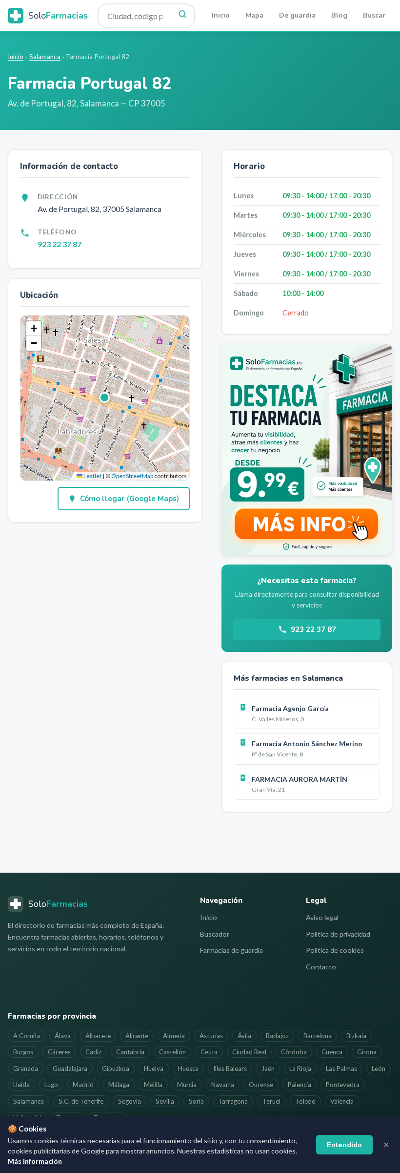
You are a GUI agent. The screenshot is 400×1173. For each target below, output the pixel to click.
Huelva (153, 1068)
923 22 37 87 (59, 244)
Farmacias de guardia (231, 950)
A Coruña (26, 1036)
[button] (105, 398)
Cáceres (59, 1052)
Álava (63, 1036)
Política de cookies (335, 950)
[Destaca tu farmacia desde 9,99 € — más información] (306, 449)
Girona (367, 1052)
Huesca (188, 1068)
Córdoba (294, 1052)
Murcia (187, 1085)
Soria (196, 1101)
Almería (174, 1036)
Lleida (21, 1085)
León (378, 1068)
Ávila (244, 1036)
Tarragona (233, 1101)
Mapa (254, 15)
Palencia (299, 1085)
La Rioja (300, 1068)
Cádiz (93, 1052)
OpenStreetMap (132, 476)
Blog (339, 15)
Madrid (83, 1085)
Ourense (261, 1085)
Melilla (153, 1085)
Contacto (321, 967)
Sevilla (165, 1101)
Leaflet (91, 476)
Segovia (129, 1101)
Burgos (23, 1052)
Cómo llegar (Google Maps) (129, 498)
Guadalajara (70, 1068)
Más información (35, 1161)
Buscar (374, 15)
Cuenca (331, 1052)
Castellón (172, 1052)
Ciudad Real (249, 1052)
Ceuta (209, 1052)
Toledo (305, 1101)
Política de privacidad (338, 934)
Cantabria (130, 1052)
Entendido (344, 1145)
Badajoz (277, 1036)
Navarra (222, 1085)
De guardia (297, 15)
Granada (25, 1068)
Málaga (118, 1085)
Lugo (51, 1085)
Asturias (211, 1036)
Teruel (271, 1101)
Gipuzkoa (115, 1068)
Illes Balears (230, 1068)
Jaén (268, 1068)
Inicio (221, 15)
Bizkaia (356, 1036)
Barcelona (317, 1036)
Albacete (98, 1036)
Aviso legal (322, 917)
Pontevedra (343, 1085)
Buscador (214, 934)
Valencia (342, 1101)
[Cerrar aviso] (386, 1145)
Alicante (136, 1036)
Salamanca (44, 57)
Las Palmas (341, 1068)
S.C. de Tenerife (81, 1101)
